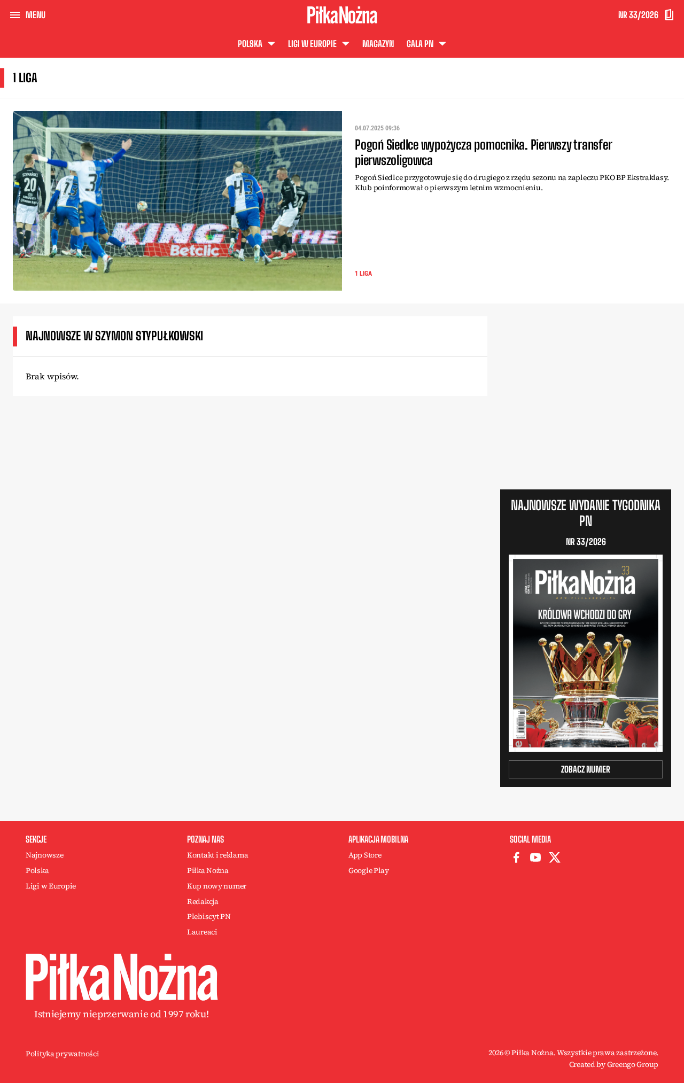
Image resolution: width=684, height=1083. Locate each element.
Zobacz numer (585, 769)
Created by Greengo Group (613, 1064)
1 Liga (363, 273)
